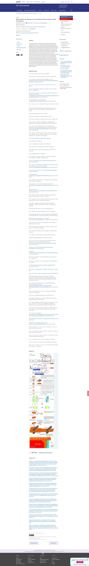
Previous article (34, 543)
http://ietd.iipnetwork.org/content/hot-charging (37, 101)
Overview (29, 558)
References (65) (19, 44)
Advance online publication (30, 10)
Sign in (62, 1)
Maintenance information (44, 559)
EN (68, 1)
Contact (53, 562)
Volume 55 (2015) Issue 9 (32, 13)
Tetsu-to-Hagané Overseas (64, 85)
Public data (30, 560)
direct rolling (27, 26)
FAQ (52, 560)
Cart (66, 1)
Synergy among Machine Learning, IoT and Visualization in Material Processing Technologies (66, 72)
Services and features (32, 559)
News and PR (37, 1)
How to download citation (65, 32)
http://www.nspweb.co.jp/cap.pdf (50, 170)
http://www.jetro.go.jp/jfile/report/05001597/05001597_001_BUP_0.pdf (42, 128)
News (41, 558)
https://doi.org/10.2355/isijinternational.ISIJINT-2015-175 (29, 32)
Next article (53, 543)
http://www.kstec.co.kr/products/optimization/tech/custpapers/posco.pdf (42, 243)
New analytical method (64, 68)
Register (80, 562)
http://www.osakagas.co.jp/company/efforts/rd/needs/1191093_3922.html (43, 190)
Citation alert (64, 45)
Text (63, 30)
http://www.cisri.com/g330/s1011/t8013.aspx (37, 324)
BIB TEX (63, 27)
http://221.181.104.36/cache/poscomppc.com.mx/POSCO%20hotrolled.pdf (43, 252)
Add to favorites (65, 42)
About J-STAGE (30, 1)
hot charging (22, 26)
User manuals (54, 558)
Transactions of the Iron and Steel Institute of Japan (66, 88)
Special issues (54, 10)
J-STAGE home (18, 13)
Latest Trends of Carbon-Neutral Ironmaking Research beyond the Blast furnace (66, 62)
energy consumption (41, 26)
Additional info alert (65, 43)
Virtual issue (46, 10)
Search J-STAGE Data (20, 563)
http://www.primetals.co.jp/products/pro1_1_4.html (38, 219)
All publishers (18, 560)
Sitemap (53, 563)
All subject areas (19, 559)
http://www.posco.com (38, 237)
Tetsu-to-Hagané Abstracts (64, 84)
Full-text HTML (64, 16)
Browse (23, 1)
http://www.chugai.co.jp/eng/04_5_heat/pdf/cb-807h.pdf (39, 185)
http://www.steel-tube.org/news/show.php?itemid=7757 (44, 265)
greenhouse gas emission (33, 26)
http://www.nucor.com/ (40, 295)
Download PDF (65, 19)
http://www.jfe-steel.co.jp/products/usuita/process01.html (45, 160)
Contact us (63, 34)
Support (43, 1)
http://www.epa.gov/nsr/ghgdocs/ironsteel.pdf (47, 278)
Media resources (43, 562)
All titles (17, 558)
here (85, 564)
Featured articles (62, 10)
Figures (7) (18, 45)
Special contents (43, 560)
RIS (62, 22)
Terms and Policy (31, 562)
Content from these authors (21, 47)
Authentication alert (65, 47)
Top (43, 553)
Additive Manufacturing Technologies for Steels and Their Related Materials (66, 76)
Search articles (18, 562)
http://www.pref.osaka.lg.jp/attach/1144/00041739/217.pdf (40, 175)
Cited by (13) (19, 49)
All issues (40, 10)
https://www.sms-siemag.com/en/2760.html (45, 318)
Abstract (18, 42)
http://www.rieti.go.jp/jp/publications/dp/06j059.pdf (38, 167)
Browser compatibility (55, 559)
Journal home (19, 10)
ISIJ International (24, 13)
